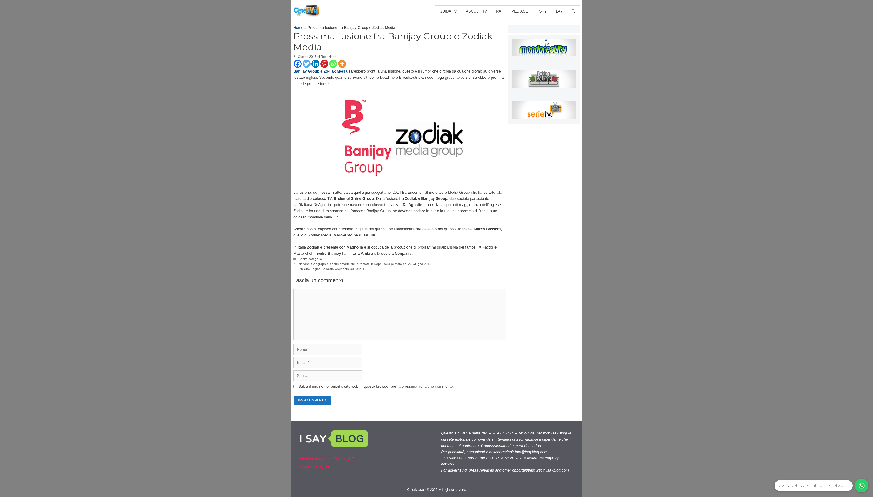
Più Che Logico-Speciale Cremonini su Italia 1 (331, 269)
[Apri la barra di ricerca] (573, 11)
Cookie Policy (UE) (316, 467)
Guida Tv (448, 11)
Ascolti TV (476, 11)
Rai (499, 11)
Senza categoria (310, 259)
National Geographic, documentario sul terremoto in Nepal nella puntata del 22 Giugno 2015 (365, 264)
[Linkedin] (315, 64)
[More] (342, 64)
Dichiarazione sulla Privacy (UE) (328, 459)
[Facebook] (298, 64)
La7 (559, 11)
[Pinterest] (324, 64)
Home (298, 27)
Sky (543, 11)
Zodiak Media (335, 71)
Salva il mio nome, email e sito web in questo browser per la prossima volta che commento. (376, 386)
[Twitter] (307, 64)
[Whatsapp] (333, 64)
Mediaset (520, 11)
